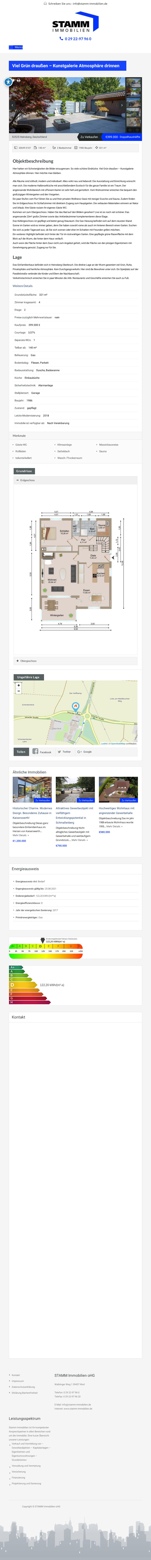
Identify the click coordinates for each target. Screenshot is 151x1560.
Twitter (67, 751)
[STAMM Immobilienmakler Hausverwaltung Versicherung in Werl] (75, 22)
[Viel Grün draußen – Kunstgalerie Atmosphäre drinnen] (76, 707)
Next (122, 105)
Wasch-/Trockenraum (69, 457)
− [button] (18, 691)
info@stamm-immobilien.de (90, 3)
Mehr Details (20, 835)
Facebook (45, 752)
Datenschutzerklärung (23, 1387)
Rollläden (20, 451)
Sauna (103, 451)
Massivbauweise (108, 444)
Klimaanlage (64, 444)
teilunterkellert (23, 457)
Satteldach (63, 451)
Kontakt (16, 1375)
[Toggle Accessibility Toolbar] (8, 82)
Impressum (18, 1381)
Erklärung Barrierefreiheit (25, 1392)
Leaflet (104, 743)
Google (87, 751)
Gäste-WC (21, 444)
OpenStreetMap (118, 743)
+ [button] (18, 685)
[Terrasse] (67, 106)
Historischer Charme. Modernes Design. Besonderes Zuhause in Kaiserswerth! (32, 813)
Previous (12, 105)
